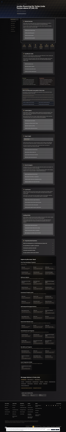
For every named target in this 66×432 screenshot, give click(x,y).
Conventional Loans (15, 409)
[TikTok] (58, 405)
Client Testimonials (30, 409)
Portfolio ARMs (45, 383)
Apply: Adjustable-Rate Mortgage (30, 417)
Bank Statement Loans (35, 381)
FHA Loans (14, 405)
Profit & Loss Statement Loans (25, 385)
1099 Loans (22, 381)
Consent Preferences (58, 426)
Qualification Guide (13, 21)
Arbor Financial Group (38, 408)
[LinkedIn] (56, 405)
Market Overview (13, 19)
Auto (35, 426)
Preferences (48, 429)
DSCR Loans (46, 381)
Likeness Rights (53, 426)
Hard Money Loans (23, 383)
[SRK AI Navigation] (2, 2)
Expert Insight (13, 25)
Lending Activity (13, 31)
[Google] (60, 408)
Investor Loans (36, 383)
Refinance (6, 407)
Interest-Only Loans (30, 383)
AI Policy (40, 426)
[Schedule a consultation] (33, 427)
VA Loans (13, 407)
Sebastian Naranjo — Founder (38, 406)
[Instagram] (51, 405)
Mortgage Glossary (23, 409)
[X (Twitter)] (49, 405)
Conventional (31, 379)
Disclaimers (37, 410)
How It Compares (13, 27)
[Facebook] (46, 405)
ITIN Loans (40, 383)
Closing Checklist (30, 407)
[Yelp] (60, 405)
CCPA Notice (44, 426)
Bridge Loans (41, 381)
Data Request (48, 426)
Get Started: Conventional (30, 414)
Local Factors (12, 29)
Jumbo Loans (14, 411)
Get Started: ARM (30, 411)
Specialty (24, 379)
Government (38, 379)
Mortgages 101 (7, 409)
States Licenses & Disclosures (37, 415)
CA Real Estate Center (23, 407)
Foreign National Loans (52, 381)
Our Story (36, 412)
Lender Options (13, 23)
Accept (57, 429)
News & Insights (22, 411)
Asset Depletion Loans (28, 381)
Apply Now (29, 405)
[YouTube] (53, 405)
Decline (53, 429)
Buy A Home (6, 405)
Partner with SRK (7, 411)
